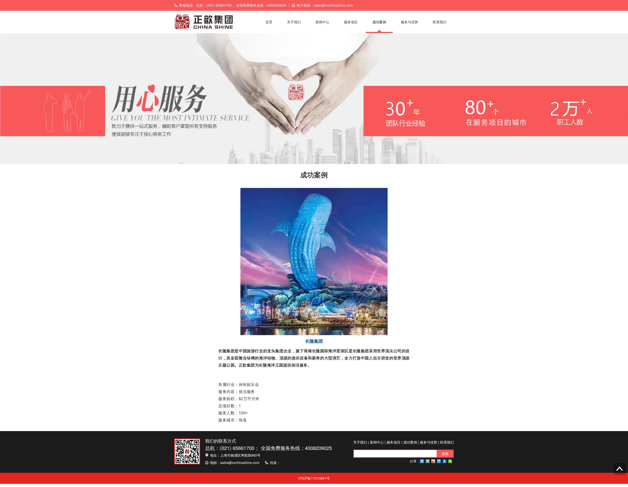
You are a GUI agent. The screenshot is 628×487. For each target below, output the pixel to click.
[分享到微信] (450, 461)
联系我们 (439, 21)
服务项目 (351, 21)
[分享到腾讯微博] (439, 461)
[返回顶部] (620, 469)
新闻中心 (322, 21)
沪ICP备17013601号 (314, 478)
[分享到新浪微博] (433, 461)
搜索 (445, 453)
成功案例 (379, 21)
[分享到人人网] (445, 461)
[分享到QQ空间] (428, 461)
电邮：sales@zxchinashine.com (235, 462)
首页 (268, 21)
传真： (275, 462)
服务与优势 (409, 21)
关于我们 (294, 21)
